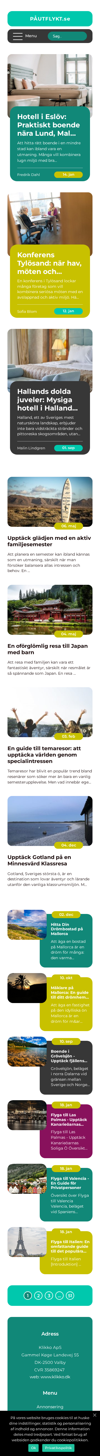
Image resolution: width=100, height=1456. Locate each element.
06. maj (68, 525)
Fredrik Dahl (28, 174)
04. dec (68, 845)
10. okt (66, 977)
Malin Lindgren (31, 448)
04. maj (68, 633)
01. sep (68, 447)
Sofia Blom (27, 311)
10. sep (66, 1041)
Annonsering (50, 1406)
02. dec (66, 914)
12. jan (68, 311)
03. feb (68, 736)
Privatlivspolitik (58, 1448)
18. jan (66, 1104)
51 (70, 1295)
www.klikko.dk (55, 1376)
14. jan (68, 174)
